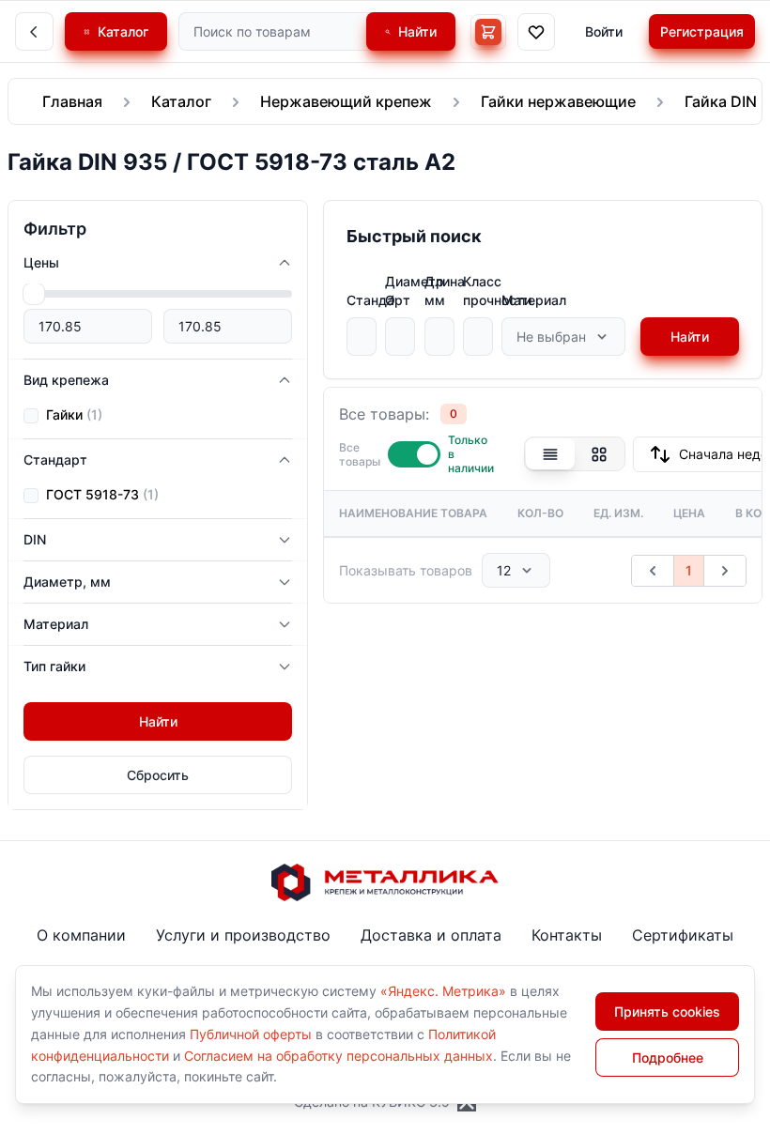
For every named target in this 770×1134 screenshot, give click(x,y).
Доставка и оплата (431, 935)
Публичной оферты (251, 1034)
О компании (81, 935)
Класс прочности (497, 290)
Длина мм (444, 290)
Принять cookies (667, 1011)
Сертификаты (682, 935)
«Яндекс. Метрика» (443, 991)
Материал (533, 300)
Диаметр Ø (414, 290)
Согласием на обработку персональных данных (338, 1056)
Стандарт (378, 300)
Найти (689, 337)
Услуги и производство (243, 935)
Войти (604, 31)
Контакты (566, 935)
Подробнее (667, 1057)
